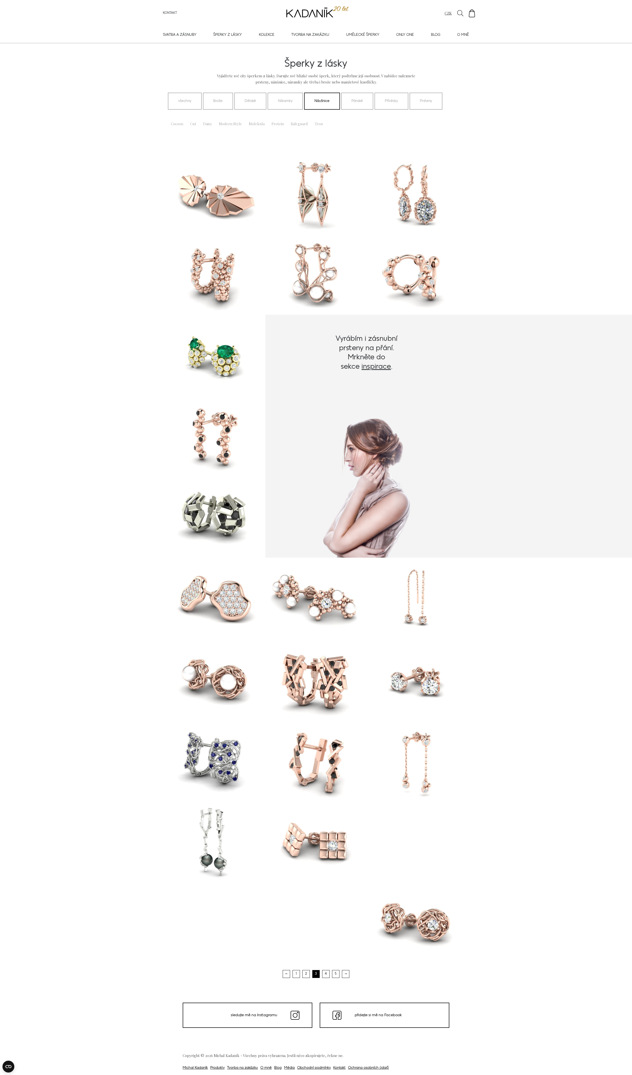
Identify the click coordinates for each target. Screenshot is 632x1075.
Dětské (250, 101)
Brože (218, 101)
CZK (448, 13)
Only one (405, 35)
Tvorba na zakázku (310, 35)
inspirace (376, 367)
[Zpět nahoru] (621, 1064)
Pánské (357, 101)
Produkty (217, 1068)
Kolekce (267, 35)
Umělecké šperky (362, 35)
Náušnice (322, 101)
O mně (463, 35)
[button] (472, 13)
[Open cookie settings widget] (8, 1067)
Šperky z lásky (227, 35)
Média (289, 1068)
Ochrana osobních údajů (368, 1068)
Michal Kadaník (195, 1068)
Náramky (285, 101)
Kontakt (170, 13)
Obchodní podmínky (314, 1068)
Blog (435, 35)
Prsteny (426, 101)
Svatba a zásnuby (180, 35)
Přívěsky (391, 101)
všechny (184, 101)
